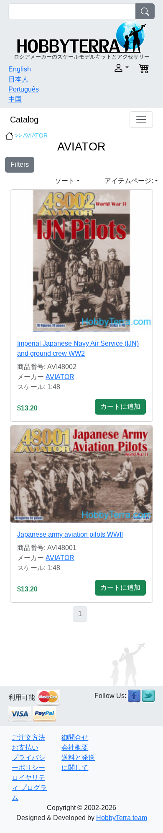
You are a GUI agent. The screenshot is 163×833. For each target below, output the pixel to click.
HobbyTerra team (121, 817)
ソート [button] (65, 180)
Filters (19, 164)
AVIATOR (35, 135)
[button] (108, 68)
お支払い (25, 747)
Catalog (24, 119)
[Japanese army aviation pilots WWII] (81, 474)
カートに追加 (120, 406)
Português (23, 89)
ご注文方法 (28, 737)
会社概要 (74, 747)
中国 (15, 99)
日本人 (18, 79)
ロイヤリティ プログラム (29, 787)
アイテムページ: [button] (128, 180)
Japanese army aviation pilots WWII (70, 534)
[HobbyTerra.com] (81, 36)
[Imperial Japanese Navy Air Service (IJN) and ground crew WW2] (81, 261)
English (19, 69)
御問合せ (74, 737)
